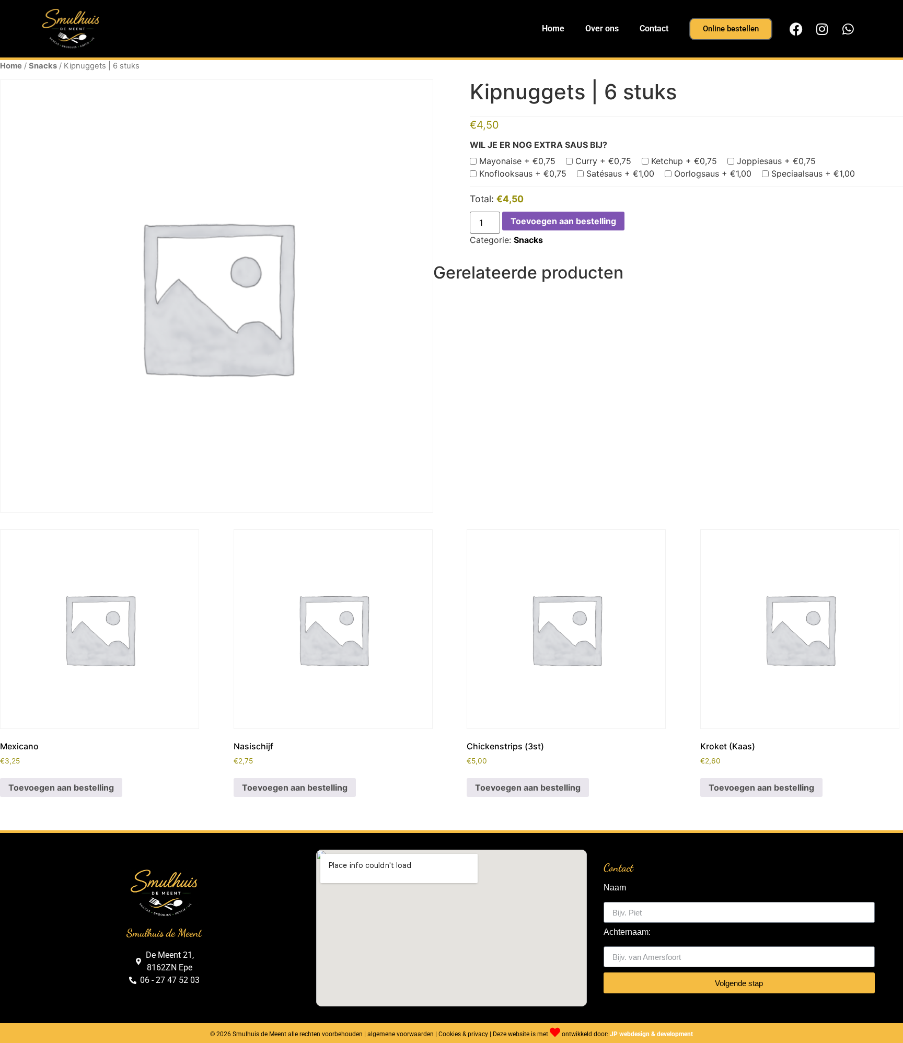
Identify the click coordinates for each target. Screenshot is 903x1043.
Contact (654, 28)
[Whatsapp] (848, 29)
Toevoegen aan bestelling (563, 221)
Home (553, 28)
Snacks (43, 66)
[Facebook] (796, 29)
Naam (615, 888)
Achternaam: (627, 932)
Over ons (602, 28)
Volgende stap (739, 983)
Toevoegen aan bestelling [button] (61, 787)
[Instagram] (822, 29)
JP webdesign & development (651, 1034)
